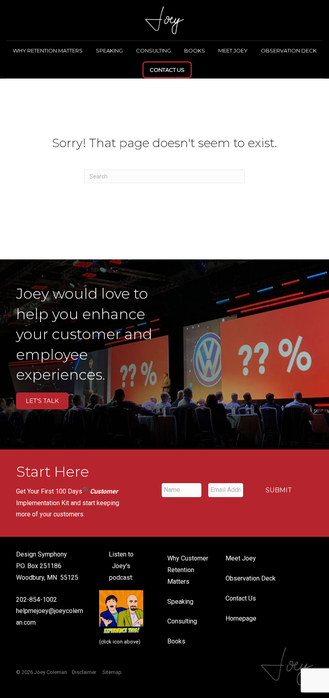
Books (194, 50)
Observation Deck (289, 50)
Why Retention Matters (48, 50)
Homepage (240, 618)
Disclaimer (84, 672)
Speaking (109, 50)
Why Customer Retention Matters (187, 569)
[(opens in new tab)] (121, 611)
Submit (279, 490)
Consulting (153, 50)
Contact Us (167, 70)
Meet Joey (233, 50)
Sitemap (112, 672)
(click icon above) (119, 642)
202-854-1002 (36, 599)
